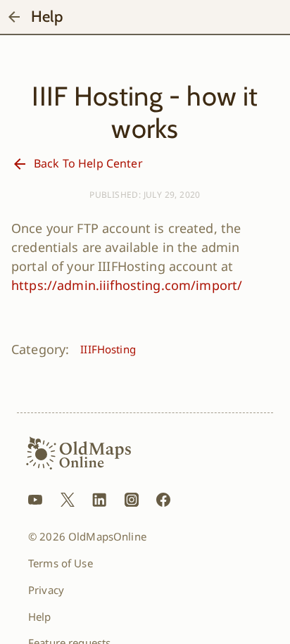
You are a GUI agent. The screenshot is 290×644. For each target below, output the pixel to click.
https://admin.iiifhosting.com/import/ (126, 285)
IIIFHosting (108, 349)
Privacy (46, 590)
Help (39, 617)
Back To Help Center (88, 163)
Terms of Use (60, 563)
